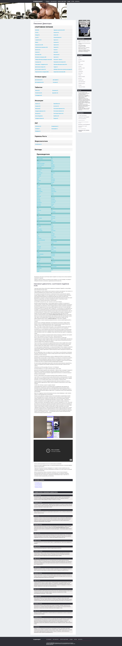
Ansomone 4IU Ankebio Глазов (83, 131)
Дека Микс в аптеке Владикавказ (84, 124)
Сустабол (80, 59)
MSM (79, 62)
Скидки (68, 1)
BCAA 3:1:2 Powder (81, 61)
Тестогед (79, 85)
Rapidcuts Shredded (81, 76)
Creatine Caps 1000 (81, 83)
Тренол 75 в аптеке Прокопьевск (82, 128)
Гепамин (79, 74)
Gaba (79, 57)
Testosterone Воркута (38, 486)
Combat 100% (80, 71)
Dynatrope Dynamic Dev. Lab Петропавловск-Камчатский (83, 122)
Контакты (77, 1)
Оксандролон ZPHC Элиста (81, 120)
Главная (48, 1)
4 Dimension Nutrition (81, 86)
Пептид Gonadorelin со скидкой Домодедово (82, 126)
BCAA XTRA (80, 73)
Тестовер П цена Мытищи (82, 115)
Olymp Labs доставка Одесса (82, 118)
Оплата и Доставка (62, 1)
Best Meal (80, 78)
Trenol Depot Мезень (38, 484)
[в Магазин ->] (84, 36)
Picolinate (79, 66)
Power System (80, 64)
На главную (48, 639)
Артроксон (80, 69)
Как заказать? (54, 1)
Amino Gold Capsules (81, 81)
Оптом (72, 1)
